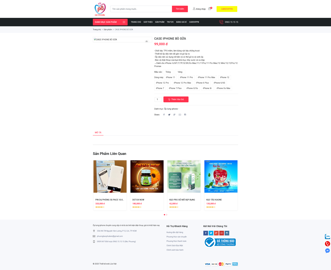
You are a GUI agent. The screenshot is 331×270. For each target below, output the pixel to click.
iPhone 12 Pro (162, 83)
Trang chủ (97, 29)
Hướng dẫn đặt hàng (175, 232)
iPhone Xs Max (223, 88)
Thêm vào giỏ (177, 99)
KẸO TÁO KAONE (214, 200)
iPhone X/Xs (192, 88)
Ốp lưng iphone (171, 109)
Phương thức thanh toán (176, 241)
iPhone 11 (170, 77)
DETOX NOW (138, 200)
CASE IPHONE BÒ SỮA (170, 38)
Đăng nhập (200, 9)
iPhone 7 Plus (175, 88)
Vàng (180, 72)
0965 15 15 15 (231, 22)
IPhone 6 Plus (202, 83)
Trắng (168, 72)
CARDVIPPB (227, 9)
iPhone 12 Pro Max (182, 83)
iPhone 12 (224, 77)
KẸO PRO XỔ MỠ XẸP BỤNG (182, 200)
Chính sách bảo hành (175, 250)
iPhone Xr (207, 88)
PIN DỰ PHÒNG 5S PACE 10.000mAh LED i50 (116, 200)
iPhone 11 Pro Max (206, 77)
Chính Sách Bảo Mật (175, 245)
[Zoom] (146, 42)
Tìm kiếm (180, 9)
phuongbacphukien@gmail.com (110, 236)
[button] (164, 215)
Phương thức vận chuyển (177, 237)
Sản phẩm (108, 29)
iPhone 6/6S (219, 83)
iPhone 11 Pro (186, 77)
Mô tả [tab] (98, 132)
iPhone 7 (160, 88)
